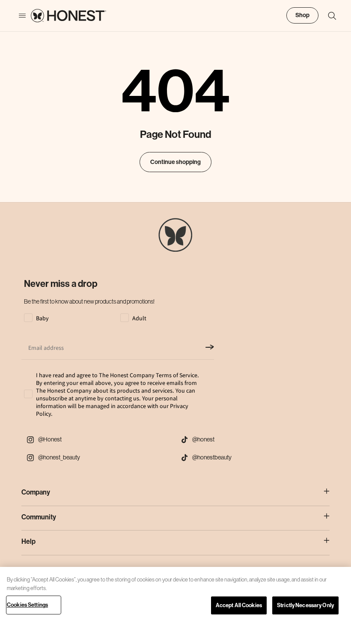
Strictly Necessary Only (305, 605)
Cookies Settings (27, 605)
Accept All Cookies (239, 605)
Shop (302, 15)
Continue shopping (175, 162)
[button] (327, 15)
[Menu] (18, 15)
